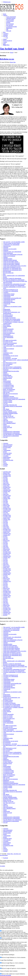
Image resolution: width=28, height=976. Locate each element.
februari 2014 (6, 578)
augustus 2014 (6, 574)
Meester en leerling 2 (8, 390)
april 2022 (5, 481)
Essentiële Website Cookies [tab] (6, 889)
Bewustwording (7, 271)
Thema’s (5, 419)
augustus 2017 (6, 535)
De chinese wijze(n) (8, 315)
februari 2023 (6, 473)
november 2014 (7, 570)
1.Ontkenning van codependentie (11, 244)
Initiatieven (6, 374)
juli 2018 (5, 521)
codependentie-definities (9, 302)
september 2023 (7, 471)
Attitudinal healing (7, 258)
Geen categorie (6, 454)
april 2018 (5, 525)
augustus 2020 (6, 498)
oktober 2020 (6, 497)
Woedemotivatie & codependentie (11, 431)
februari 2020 (6, 505)
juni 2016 (5, 543)
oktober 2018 (6, 518)
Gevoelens (5, 456)
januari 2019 (6, 514)
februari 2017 (6, 540)
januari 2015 (6, 567)
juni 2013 (5, 584)
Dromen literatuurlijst (8, 329)
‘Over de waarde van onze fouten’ (11, 243)
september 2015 (7, 556)
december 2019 (7, 508)
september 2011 (7, 612)
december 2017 (7, 529)
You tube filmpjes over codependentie (12, 434)
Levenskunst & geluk (8, 385)
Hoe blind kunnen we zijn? (9, 362)
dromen (5, 451)
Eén (4, 338)
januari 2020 (6, 507)
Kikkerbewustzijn (7, 378)
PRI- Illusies (6, 409)
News (4, 461)
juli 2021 (5, 493)
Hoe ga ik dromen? (8, 364)
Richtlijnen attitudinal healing (10, 413)
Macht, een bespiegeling (9, 389)
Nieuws (5, 463)
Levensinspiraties (7, 383)
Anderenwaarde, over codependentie (12, 251)
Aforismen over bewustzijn (9, 249)
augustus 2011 (6, 613)
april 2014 (5, 577)
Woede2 (5, 430)
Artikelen (5, 257)
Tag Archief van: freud (12, 48)
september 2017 (7, 533)
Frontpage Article (7, 453)
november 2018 (7, 516)
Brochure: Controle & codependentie (12, 278)
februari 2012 (6, 605)
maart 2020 (6, 504)
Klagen (5, 379)
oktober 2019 (6, 511)
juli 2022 (5, 477)
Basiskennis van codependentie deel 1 (12, 268)
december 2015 (7, 552)
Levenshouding (7, 382)
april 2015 (5, 563)
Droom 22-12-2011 (8, 331)
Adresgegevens (7, 246)
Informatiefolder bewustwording (11, 371)
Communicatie (6, 303)
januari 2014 (6, 580)
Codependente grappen (8, 293)
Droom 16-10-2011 (8, 330)
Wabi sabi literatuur (8, 421)
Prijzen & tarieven (7, 410)
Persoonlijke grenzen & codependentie (12, 406)
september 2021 (7, 490)
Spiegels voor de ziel (8, 416)
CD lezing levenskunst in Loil (10, 289)
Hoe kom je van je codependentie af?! (12, 368)
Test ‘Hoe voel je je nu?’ (9, 417)
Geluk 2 (5, 350)
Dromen (5, 327)
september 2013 (7, 581)
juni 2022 (5, 478)
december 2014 (7, 568)
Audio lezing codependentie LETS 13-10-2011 (14, 265)
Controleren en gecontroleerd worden (12, 306)
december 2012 (7, 591)
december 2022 (7, 474)
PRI (4, 407)
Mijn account (6, 392)
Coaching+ (6, 292)
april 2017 (5, 539)
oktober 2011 (6, 611)
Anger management (8, 253)
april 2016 (5, 546)
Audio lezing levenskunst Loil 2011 (12, 267)
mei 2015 (5, 561)
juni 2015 (5, 560)
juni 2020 (5, 501)
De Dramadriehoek (8, 316)
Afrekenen (5, 250)
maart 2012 (6, 604)
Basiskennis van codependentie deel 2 (12, 270)
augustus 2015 (6, 557)
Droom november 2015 (9, 333)
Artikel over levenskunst (9, 256)
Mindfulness (6, 395)
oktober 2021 (6, 488)
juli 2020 (5, 500)
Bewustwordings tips (8, 272)
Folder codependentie (8, 344)
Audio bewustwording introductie (11, 263)
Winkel (5, 424)
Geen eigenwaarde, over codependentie (12, 345)
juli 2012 (5, 598)
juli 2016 (5, 542)
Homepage (5, 369)
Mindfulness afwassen (8, 396)
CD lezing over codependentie (10, 291)
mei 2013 (5, 585)
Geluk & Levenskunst (8, 348)
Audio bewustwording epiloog (10, 261)
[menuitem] (15, 14)
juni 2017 (5, 537)
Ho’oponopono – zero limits (10, 358)
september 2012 (7, 595)
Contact (5, 305)
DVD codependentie (8, 337)
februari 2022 (6, 484)
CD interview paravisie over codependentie (13, 285)
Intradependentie (7, 375)
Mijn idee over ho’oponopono (10, 393)
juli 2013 (5, 582)
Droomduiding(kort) (8, 336)
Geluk (4, 347)
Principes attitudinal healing (10, 412)
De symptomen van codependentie (11, 320)
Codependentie (6, 296)
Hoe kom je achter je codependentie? (12, 367)
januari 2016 (6, 550)
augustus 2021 (6, 491)
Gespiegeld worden (8, 353)
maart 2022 (6, 483)
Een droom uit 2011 (8, 341)
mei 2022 (5, 480)
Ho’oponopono (7, 357)
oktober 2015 (6, 554)
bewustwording (7, 447)
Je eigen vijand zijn (8, 376)
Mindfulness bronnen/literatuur (10, 397)
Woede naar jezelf (7, 427)
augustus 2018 (6, 519)
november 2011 (7, 609)
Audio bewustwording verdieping (11, 264)
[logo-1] (11, 11)
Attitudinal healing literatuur (10, 260)
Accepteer (2, 866)
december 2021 (7, 487)
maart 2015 (6, 564)
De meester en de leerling (9, 317)
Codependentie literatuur (9, 299)
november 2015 (7, 553)
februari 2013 (6, 588)
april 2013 (5, 587)
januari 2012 (6, 606)
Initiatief (5, 372)
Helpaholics (6, 354)
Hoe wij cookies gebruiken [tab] (6, 870)
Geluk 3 (5, 351)
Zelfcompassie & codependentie (11, 435)
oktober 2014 (6, 571)
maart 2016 (6, 547)
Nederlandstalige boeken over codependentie (14, 399)
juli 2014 (5, 575)
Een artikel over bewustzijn (9, 340)
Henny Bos (13, 62)
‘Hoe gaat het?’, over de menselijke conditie (14, 241)
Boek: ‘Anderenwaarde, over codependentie (14, 275)
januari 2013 (6, 589)
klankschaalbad (7, 381)
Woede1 (5, 428)
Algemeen (5, 443)
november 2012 (7, 592)
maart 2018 (6, 526)
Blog (4, 274)
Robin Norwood (7, 414)
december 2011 (7, 608)
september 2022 (7, 476)
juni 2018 (5, 522)
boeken (5, 449)
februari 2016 (6, 549)
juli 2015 (5, 559)
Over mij (5, 403)
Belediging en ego (7, 59)
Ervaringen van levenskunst (10, 343)
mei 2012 (5, 601)
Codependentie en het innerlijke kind (12, 298)
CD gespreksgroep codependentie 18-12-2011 (14, 284)
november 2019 (7, 509)
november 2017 (7, 530)
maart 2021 (6, 494)
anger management (7, 444)
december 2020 (7, 495)
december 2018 (7, 515)
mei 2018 (5, 523)
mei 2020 (5, 502)
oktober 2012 (6, 594)
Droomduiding (6, 334)
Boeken (5, 277)
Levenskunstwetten (8, 388)
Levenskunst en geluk (8, 386)
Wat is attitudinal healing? (9, 423)
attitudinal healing (7, 446)
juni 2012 (5, 599)
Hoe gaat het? (6, 365)
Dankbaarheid (6, 309)
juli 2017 (5, 536)
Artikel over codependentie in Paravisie (12, 254)
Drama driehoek (7, 326)
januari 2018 (6, 528)
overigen (5, 465)
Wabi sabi (5, 420)
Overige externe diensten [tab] (6, 939)
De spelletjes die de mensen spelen (11, 319)
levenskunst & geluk (8, 460)
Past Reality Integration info (10, 405)
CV (4, 308)
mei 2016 (5, 545)
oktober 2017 (6, 532)
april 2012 (5, 602)
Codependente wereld (8, 295)
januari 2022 (6, 485)
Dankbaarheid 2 (7, 310)
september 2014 (7, 573)
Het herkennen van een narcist (10, 355)
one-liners (5, 464)
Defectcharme (6, 324)
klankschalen (6, 458)
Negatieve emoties (7, 400)
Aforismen (5, 247)
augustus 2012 (6, 596)
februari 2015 (6, 566)
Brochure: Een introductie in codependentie (13, 279)
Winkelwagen (6, 426)
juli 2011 (5, 615)
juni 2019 (5, 512)
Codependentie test (7, 301)
